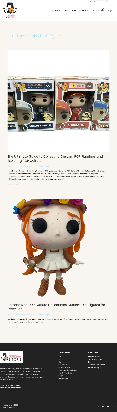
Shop (66, 10)
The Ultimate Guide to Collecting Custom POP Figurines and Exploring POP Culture (55, 158)
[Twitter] (108, 406)
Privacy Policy (64, 367)
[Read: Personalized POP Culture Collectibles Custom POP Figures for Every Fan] (58, 249)
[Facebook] (103, 406)
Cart (60, 362)
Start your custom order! (10, 388)
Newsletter (63, 378)
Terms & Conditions (96, 364)
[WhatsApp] (99, 406)
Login (110, 10)
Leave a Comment (16, 166)
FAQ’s (60, 375)
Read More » (13, 184)
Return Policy (93, 367)
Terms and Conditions (67, 370)
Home (57, 10)
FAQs (90, 362)
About (74, 10)
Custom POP (30, 166)
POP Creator (63, 364)
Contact (84, 10)
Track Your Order (65, 373)
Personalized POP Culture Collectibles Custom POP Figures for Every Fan (56, 307)
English (94, 1)
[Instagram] (113, 406)
